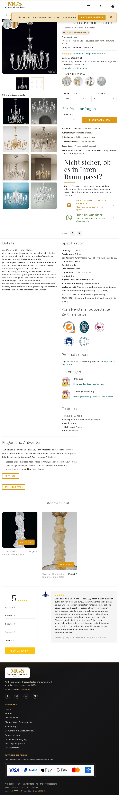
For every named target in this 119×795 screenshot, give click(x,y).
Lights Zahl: (100, 93)
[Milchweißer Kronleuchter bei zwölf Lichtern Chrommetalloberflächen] (15, 195)
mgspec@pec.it (17, 743)
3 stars (10, 624)
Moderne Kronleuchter (83, 47)
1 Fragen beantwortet (95, 53)
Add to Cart (26, 542)
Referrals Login (12, 735)
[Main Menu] (89, 6)
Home (8, 709)
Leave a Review (19, 651)
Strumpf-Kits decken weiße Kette (13, 553)
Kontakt (9, 713)
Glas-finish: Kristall (74, 74)
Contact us (25, 690)
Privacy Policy (11, 718)
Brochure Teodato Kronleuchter (88, 384)
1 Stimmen (78, 53)
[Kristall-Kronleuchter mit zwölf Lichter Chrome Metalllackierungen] (43, 111)
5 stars (10, 607)
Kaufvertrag (10, 726)
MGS (41, 791)
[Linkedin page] (26, 696)
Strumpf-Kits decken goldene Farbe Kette (53, 575)
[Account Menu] (101, 6)
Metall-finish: (71, 93)
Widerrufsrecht (12, 748)
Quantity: (68, 114)
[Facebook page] (7, 696)
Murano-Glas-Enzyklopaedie (19, 722)
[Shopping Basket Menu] (113, 6)
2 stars (10, 632)
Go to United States (92, 17)
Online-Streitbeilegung (16, 739)
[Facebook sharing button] (72, 233)
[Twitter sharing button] (79, 233)
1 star (9, 640)
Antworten (10, 476)
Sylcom (74, 37)
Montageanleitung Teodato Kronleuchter (93, 396)
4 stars (10, 615)
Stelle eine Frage (13, 487)
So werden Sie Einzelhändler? (19, 731)
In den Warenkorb (99, 120)
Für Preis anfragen (79, 108)
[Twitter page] (35, 696)
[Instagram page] (16, 696)
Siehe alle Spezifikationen (74, 68)
